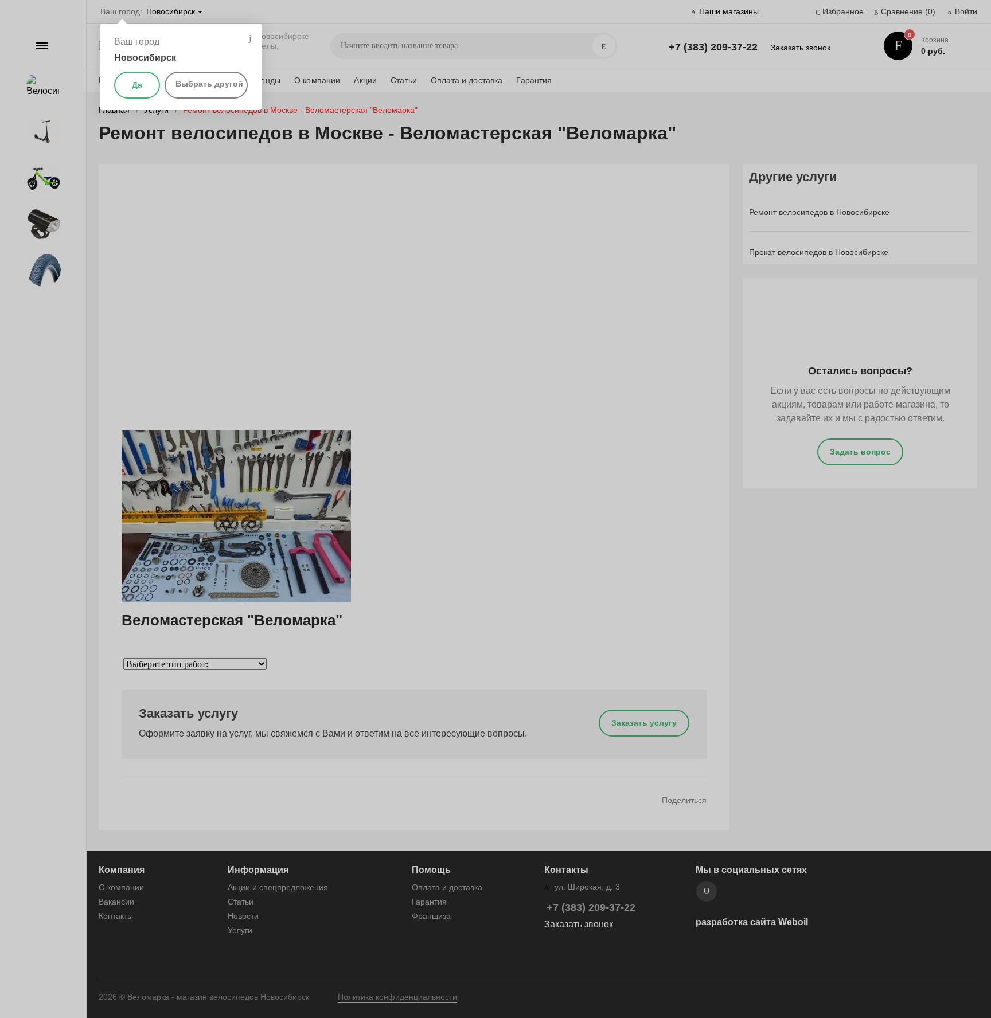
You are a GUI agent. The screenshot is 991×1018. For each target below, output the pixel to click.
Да (137, 84)
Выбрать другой (209, 83)
